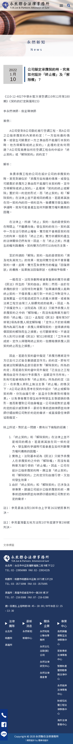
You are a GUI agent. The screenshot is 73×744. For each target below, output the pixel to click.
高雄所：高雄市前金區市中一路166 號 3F (27, 592)
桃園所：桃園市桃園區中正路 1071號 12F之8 (29, 579)
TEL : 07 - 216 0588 (15, 597)
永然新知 (36, 42)
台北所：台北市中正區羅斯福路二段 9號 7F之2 (29, 565)
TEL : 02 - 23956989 (16, 570)
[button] (61, 5)
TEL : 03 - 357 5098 (15, 583)
